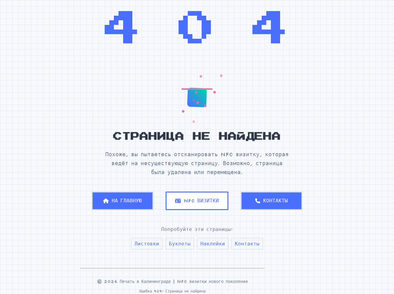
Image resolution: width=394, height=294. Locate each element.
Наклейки (212, 243)
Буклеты (180, 243)
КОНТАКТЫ (275, 200)
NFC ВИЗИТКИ (201, 200)
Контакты (247, 243)
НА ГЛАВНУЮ (127, 200)
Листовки (147, 243)
